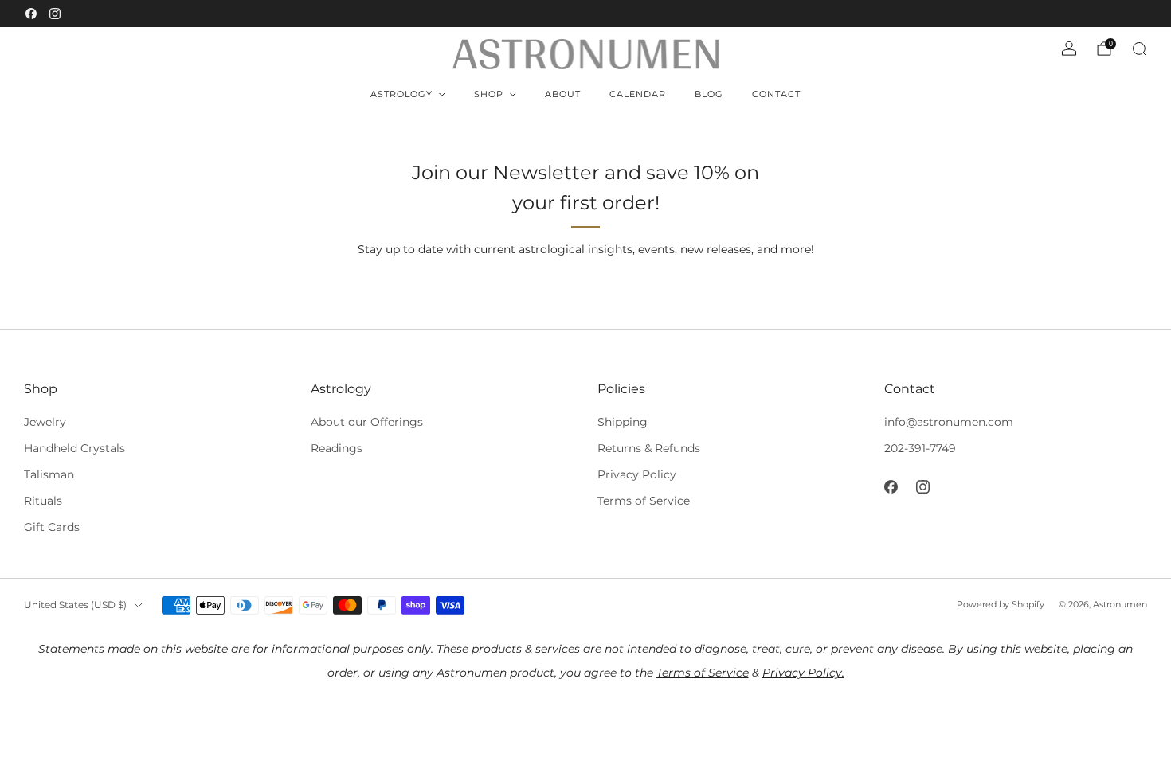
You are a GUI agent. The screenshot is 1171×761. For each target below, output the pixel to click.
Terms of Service (643, 500)
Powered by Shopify (1000, 604)
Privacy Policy (636, 474)
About (563, 94)
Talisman (49, 474)
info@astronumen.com (948, 422)
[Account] (1069, 49)
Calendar (637, 94)
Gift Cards (52, 527)
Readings (336, 448)
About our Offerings (367, 422)
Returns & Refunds (648, 448)
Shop (488, 94)
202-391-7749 (920, 448)
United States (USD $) (75, 605)
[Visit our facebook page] (31, 13)
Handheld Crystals (74, 448)
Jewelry (45, 422)
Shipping (622, 422)
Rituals (43, 500)
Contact (776, 94)
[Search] (1139, 49)
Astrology (401, 94)
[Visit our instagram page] (55, 13)
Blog (709, 94)
